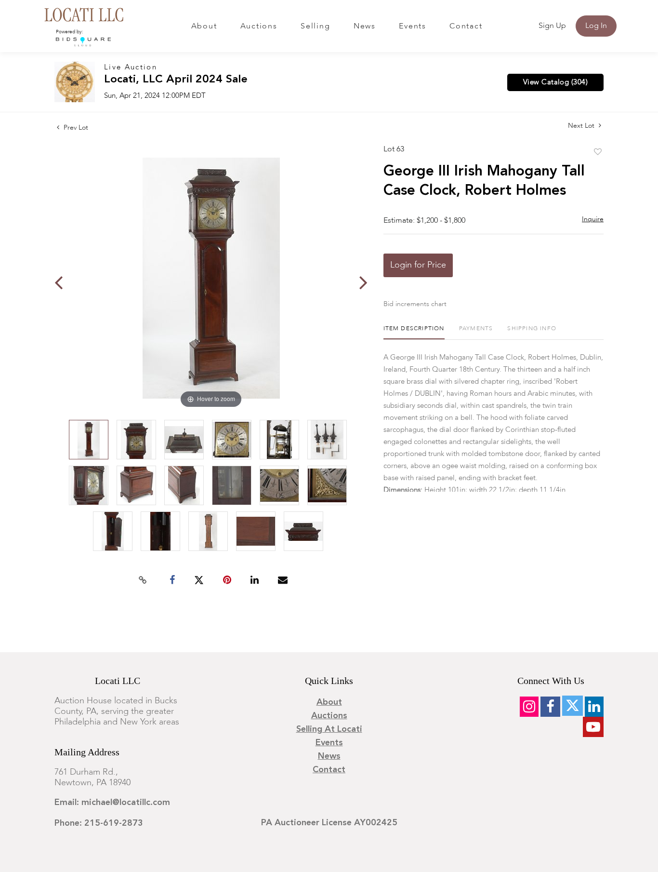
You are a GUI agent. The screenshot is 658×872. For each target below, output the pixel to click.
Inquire (593, 219)
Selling (315, 26)
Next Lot (582, 125)
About (204, 26)
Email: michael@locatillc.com (112, 802)
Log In (596, 26)
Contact (465, 26)
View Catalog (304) (555, 82)
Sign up (552, 26)
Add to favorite (598, 152)
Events (412, 26)
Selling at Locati (329, 729)
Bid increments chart (415, 304)
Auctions (258, 26)
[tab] (414, 332)
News (365, 26)
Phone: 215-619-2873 (98, 823)
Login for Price (418, 265)
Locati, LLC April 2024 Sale (176, 79)
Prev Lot (75, 127)
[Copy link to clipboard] (143, 580)
